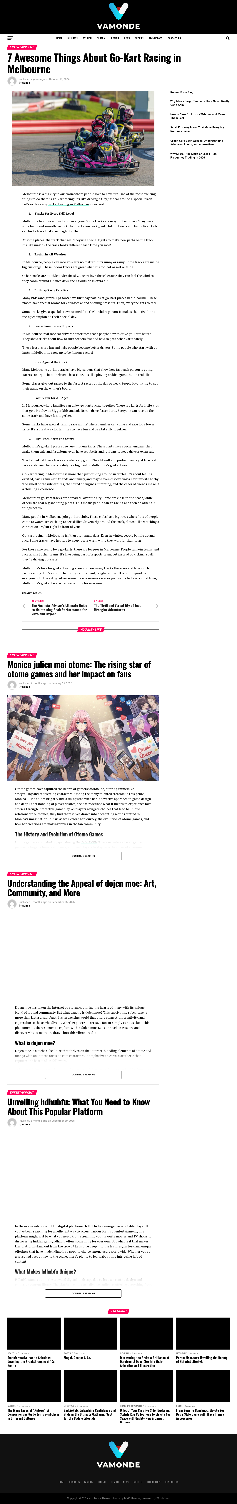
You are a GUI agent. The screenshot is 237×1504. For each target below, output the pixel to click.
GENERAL (101, 38)
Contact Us (174, 38)
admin (26, 82)
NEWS (127, 38)
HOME (59, 38)
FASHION (87, 38)
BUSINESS (72, 38)
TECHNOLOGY (155, 38)
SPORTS (139, 38)
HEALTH (115, 38)
